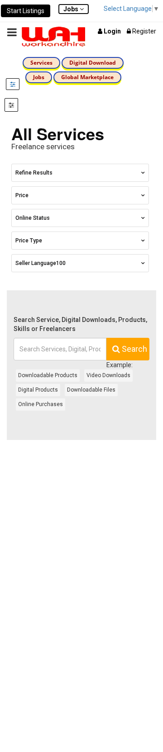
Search (133, 349)
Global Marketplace (87, 77)
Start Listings (25, 10)
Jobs (38, 77)
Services (41, 62)
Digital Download (92, 62)
